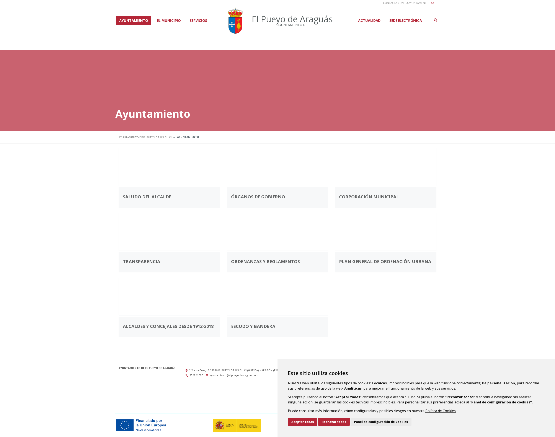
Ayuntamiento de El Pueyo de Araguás (145, 137)
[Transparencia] (169, 232)
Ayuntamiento (133, 20)
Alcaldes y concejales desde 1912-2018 (168, 326)
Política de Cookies (440, 410)
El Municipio (169, 20)
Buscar (435, 20)
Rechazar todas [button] (334, 422)
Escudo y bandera (253, 326)
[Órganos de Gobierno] (277, 167)
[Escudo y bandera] (277, 297)
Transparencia (141, 261)
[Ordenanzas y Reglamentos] (277, 232)
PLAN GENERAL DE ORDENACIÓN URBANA (385, 261)
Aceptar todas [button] (302, 422)
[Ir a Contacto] (432, 3)
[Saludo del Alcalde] (169, 167)
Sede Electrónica (405, 20)
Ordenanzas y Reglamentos (265, 261)
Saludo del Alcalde (147, 197)
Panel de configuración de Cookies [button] (381, 422)
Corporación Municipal (369, 197)
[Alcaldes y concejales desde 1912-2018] (169, 297)
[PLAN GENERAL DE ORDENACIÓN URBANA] (385, 232)
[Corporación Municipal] (385, 167)
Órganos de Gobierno (258, 197)
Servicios (198, 20)
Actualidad (369, 20)
